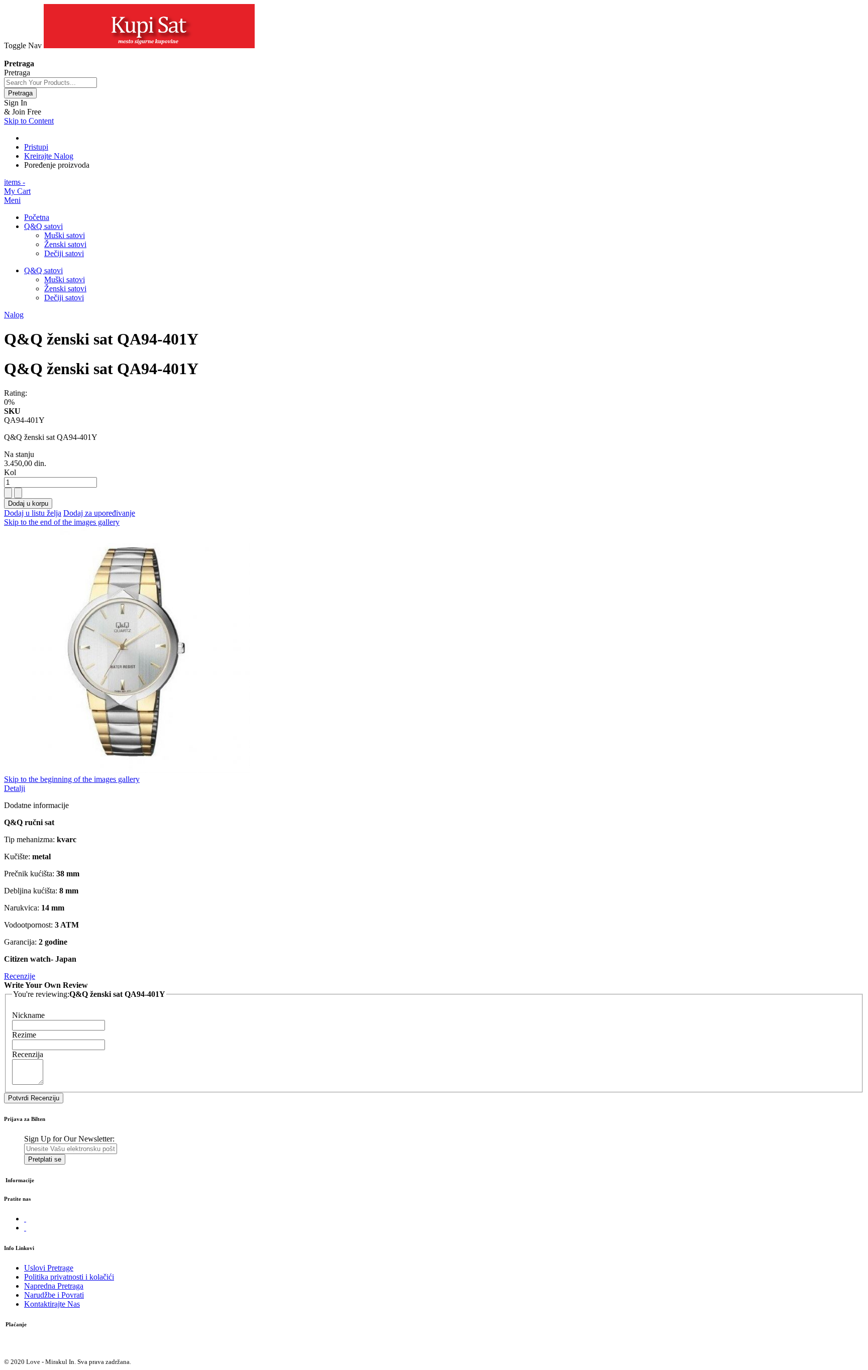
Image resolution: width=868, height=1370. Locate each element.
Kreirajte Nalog (48, 156)
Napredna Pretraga (53, 1286)
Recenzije (19, 976)
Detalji (14, 788)
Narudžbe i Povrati (54, 1295)
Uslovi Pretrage (48, 1268)
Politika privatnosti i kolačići (69, 1277)
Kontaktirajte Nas (52, 1304)
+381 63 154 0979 (33, 54)
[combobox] (50, 82)
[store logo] (149, 45)
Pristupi (36, 147)
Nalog (14, 314)
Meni (12, 200)
